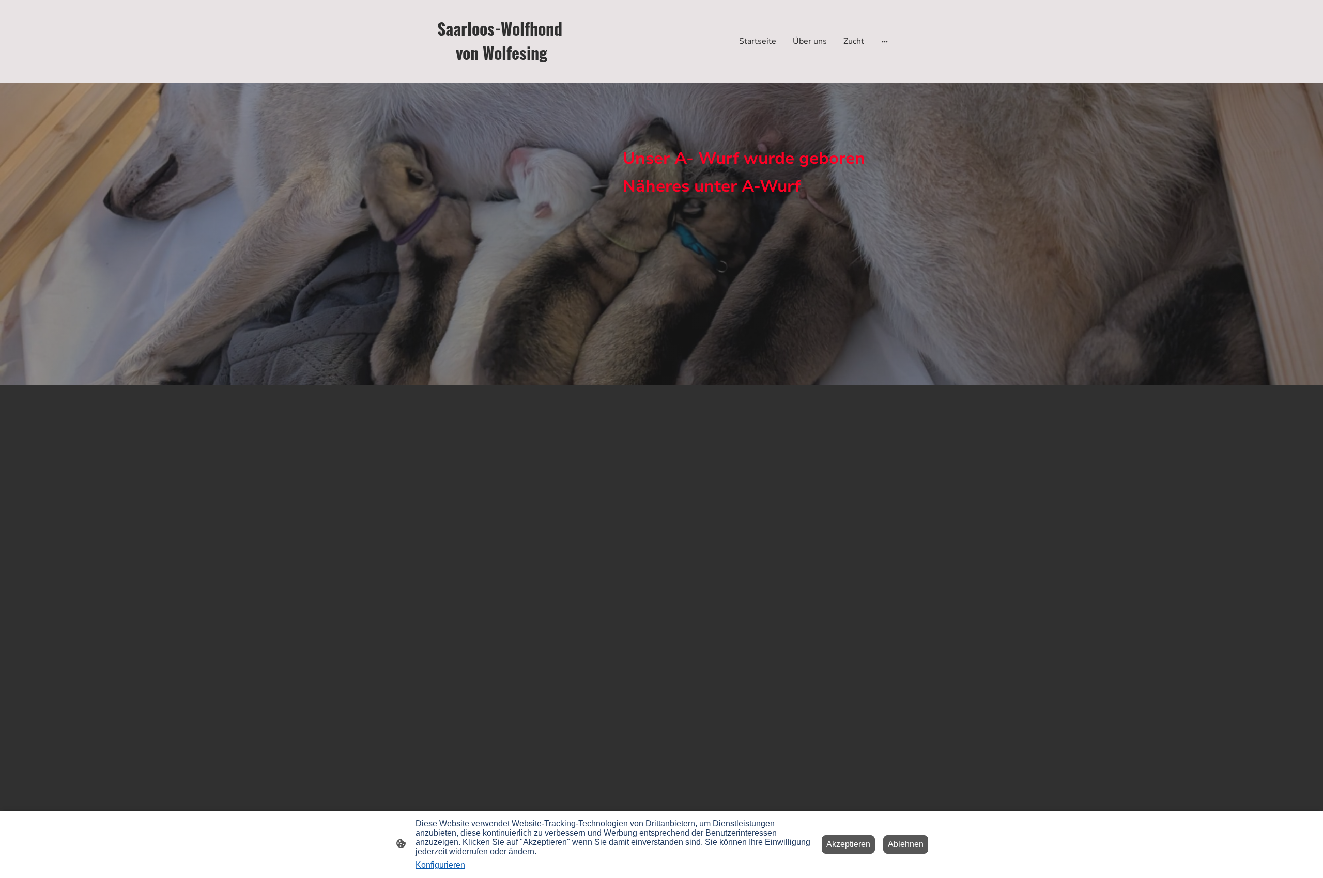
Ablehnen (906, 844)
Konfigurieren (440, 864)
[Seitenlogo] (501, 74)
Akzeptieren (848, 844)
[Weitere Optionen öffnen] (884, 41)
